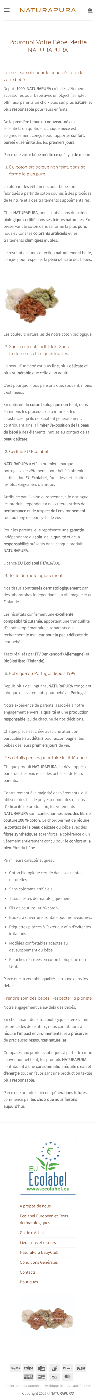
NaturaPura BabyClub (39, 1252)
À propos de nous (35, 1206)
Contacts (28, 1272)
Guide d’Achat (32, 1232)
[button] (6, 10)
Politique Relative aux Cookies (68, 1386)
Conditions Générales (39, 1262)
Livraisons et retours (38, 1242)
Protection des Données (22, 1386)
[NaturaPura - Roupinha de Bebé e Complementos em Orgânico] (48, 10)
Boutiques (29, 1282)
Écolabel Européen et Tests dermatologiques (44, 1219)
